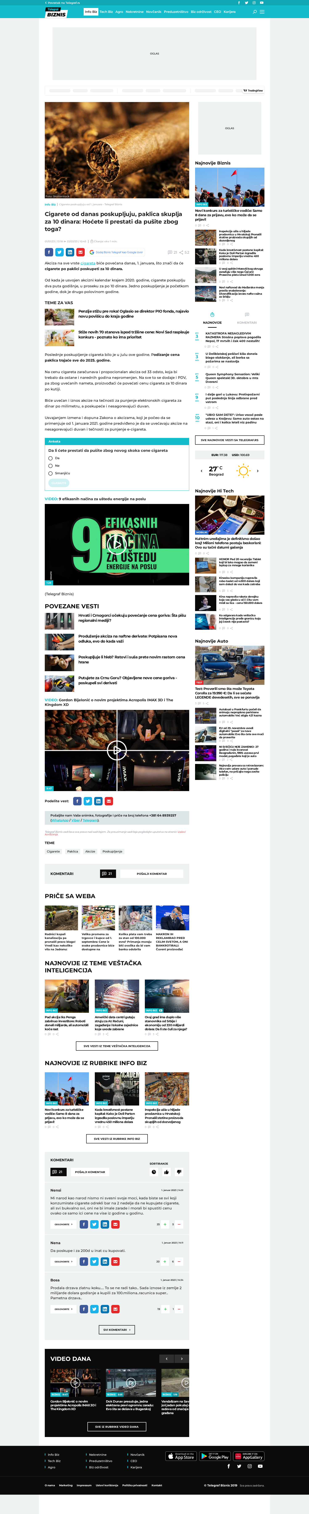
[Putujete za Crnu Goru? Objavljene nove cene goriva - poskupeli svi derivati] (59, 683)
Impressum (84, 1485)
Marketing (66, 1485)
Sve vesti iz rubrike (117, 1138)
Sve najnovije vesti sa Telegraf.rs (229, 440)
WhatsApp (60, 820)
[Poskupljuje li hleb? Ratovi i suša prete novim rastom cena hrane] (59, 663)
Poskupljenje (112, 851)
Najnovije (213, 163)
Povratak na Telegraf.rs (64, 2)
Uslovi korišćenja (107, 1485)
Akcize (90, 851)
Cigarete (53, 851)
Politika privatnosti (134, 1485)
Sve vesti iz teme (117, 1046)
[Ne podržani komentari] (179, 1172)
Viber (75, 820)
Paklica (72, 851)
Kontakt (157, 1485)
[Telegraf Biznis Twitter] (246, 2)
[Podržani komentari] (166, 1172)
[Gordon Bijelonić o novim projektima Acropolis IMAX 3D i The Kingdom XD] (75, 1383)
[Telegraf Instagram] (254, 2)
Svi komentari (116, 1330)
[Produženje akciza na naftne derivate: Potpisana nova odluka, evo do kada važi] (59, 642)
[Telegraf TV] (261, 2)
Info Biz (50, 204)
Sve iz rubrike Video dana (117, 1426)
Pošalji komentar (152, 873)
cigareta (88, 263)
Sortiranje (159, 1163)
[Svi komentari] (154, 1172)
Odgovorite (63, 1224)
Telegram (90, 820)
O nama (50, 1485)
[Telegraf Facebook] (239, 2)
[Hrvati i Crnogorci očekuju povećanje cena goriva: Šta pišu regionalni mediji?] (59, 621)
